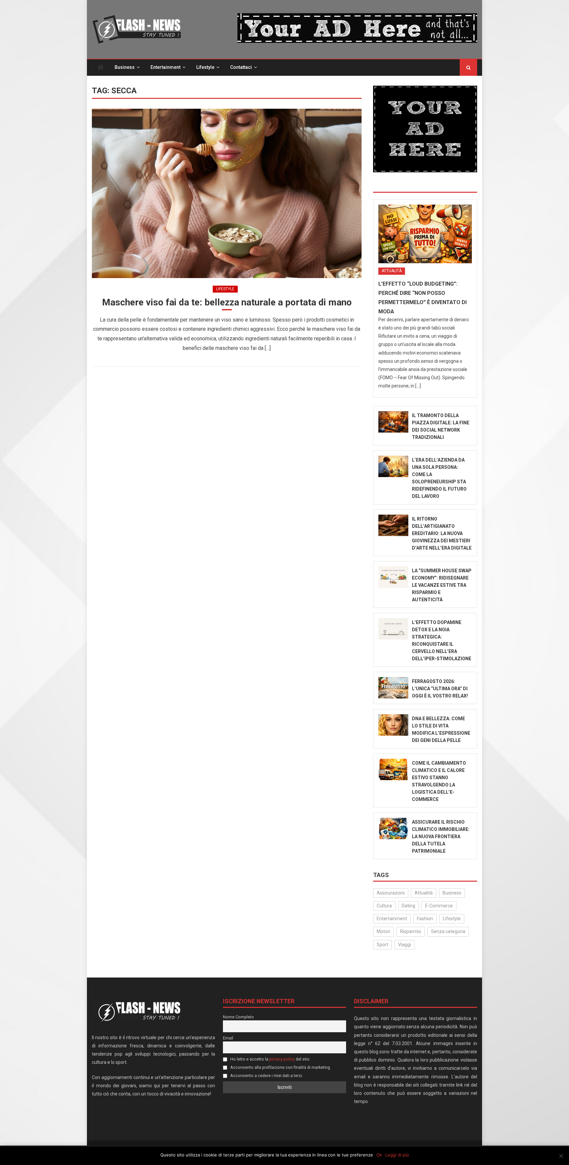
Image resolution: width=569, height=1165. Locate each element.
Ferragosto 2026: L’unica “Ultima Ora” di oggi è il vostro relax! (440, 688)
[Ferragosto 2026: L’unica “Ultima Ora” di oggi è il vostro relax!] (393, 687)
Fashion (425, 918)
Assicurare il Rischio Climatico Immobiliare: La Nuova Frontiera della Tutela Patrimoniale (441, 836)
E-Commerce (439, 905)
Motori (383, 931)
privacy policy (282, 1059)
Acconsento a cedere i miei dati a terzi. (266, 1075)
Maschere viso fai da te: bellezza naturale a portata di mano (227, 302)
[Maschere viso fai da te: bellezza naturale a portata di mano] (227, 193)
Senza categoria (448, 931)
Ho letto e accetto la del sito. (270, 1059)
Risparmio (410, 931)
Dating (408, 905)
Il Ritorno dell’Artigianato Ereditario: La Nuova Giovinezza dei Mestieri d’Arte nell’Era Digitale (442, 533)
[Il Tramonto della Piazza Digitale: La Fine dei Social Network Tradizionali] (393, 422)
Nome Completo (238, 1016)
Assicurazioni (391, 892)
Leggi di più (397, 1154)
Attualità (392, 271)
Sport (382, 944)
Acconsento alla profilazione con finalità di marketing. (280, 1067)
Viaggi (404, 944)
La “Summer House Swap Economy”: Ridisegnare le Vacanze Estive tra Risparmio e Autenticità (442, 585)
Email (228, 1038)
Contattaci (241, 67)
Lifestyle (205, 67)
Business (125, 67)
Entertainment (165, 67)
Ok (379, 1154)
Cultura (384, 905)
